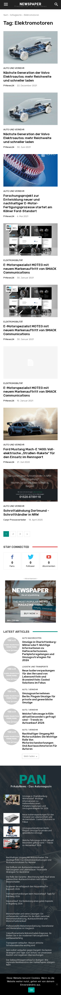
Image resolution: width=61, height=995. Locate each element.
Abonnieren (49, 555)
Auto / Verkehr (30, 690)
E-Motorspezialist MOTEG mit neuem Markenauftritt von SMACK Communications (29, 269)
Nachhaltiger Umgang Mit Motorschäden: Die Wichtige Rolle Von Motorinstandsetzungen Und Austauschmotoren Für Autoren (39, 741)
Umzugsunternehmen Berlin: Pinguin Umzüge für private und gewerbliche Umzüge (38, 698)
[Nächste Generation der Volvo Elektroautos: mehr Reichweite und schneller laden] (30, 47)
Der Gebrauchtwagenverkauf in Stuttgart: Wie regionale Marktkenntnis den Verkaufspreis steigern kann (30, 962)
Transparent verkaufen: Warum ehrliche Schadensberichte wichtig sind (24, 944)
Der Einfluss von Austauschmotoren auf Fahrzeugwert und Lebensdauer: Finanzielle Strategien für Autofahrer (26, 869)
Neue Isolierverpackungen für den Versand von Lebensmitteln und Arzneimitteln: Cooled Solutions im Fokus (38, 676)
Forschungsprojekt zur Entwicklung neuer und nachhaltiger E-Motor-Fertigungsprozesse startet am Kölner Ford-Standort (27, 203)
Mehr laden (29, 756)
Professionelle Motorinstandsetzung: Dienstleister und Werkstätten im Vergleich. (30, 927)
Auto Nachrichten (31, 638)
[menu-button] (5, 4)
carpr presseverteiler (14, 519)
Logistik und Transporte (35, 667)
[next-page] (27, 534)
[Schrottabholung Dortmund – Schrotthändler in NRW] (30, 485)
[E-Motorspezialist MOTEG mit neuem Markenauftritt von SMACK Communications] (30, 239)
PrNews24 (8, 85)
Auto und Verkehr (13, 68)
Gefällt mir (12, 555)
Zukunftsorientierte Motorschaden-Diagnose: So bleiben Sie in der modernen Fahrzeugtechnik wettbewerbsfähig (28, 935)
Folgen (30, 555)
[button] (56, 4)
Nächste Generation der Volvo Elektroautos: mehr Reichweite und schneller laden (27, 76)
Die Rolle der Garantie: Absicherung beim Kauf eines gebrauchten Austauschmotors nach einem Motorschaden (30, 879)
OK (31, 990)
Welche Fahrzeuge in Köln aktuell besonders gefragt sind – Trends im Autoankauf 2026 (39, 718)
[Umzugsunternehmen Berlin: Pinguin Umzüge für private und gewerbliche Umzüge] (11, 696)
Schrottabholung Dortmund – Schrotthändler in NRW (26, 512)
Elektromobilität (13, 260)
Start (5, 15)
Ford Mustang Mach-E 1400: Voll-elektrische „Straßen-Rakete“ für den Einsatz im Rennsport (29, 453)
